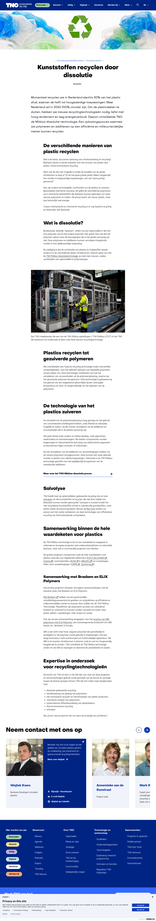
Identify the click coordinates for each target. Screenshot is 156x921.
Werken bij (113, 5)
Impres (47, 561)
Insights (38, 852)
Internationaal (134, 863)
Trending (39, 869)
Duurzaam (41, 5)
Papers (38, 863)
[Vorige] (139, 730)
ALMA (74, 561)
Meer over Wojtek (56, 760)
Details (5, 914)
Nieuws (38, 836)
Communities (72, 866)
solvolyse (47, 499)
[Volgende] (147, 730)
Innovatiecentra (134, 858)
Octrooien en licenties (107, 864)
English (5, 897)
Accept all (140, 905)
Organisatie (71, 836)
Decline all (140, 910)
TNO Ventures (134, 852)
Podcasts (39, 858)
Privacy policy (15, 914)
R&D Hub (91, 509)
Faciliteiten (102, 839)
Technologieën (103, 850)
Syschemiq (87, 564)
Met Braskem (50, 597)
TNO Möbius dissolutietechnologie (62, 256)
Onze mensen (72, 852)
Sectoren (98, 5)
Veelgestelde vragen (75, 872)
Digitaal (83, 5)
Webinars (39, 847)
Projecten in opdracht (137, 836)
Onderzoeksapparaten (107, 844)
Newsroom (38, 830)
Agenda (38, 841)
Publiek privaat (134, 841)
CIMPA (75, 564)
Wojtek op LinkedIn (60, 802)
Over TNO (68, 830)
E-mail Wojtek (58, 797)
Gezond (56, 5)
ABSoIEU (86, 561)
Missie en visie (72, 841)
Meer (127, 5)
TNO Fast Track (134, 847)
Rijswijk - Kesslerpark (61, 792)
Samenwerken (132, 830)
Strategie (70, 847)
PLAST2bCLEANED (96, 558)
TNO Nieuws (41, 874)
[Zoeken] (138, 5)
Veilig (70, 5)
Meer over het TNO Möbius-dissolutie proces (67, 474)
